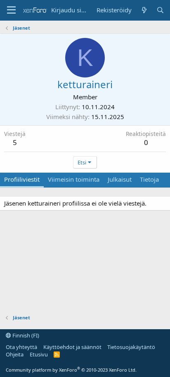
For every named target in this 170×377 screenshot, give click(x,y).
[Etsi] (160, 10)
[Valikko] (11, 10)
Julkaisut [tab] (120, 179)
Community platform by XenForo (71, 370)
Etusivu (39, 354)
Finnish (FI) (25, 335)
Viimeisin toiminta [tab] (73, 179)
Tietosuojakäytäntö (131, 347)
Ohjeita (15, 354)
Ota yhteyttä (21, 347)
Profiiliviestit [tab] (22, 179)
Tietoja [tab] (149, 179)
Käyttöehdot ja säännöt (72, 347)
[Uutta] (144, 10)
